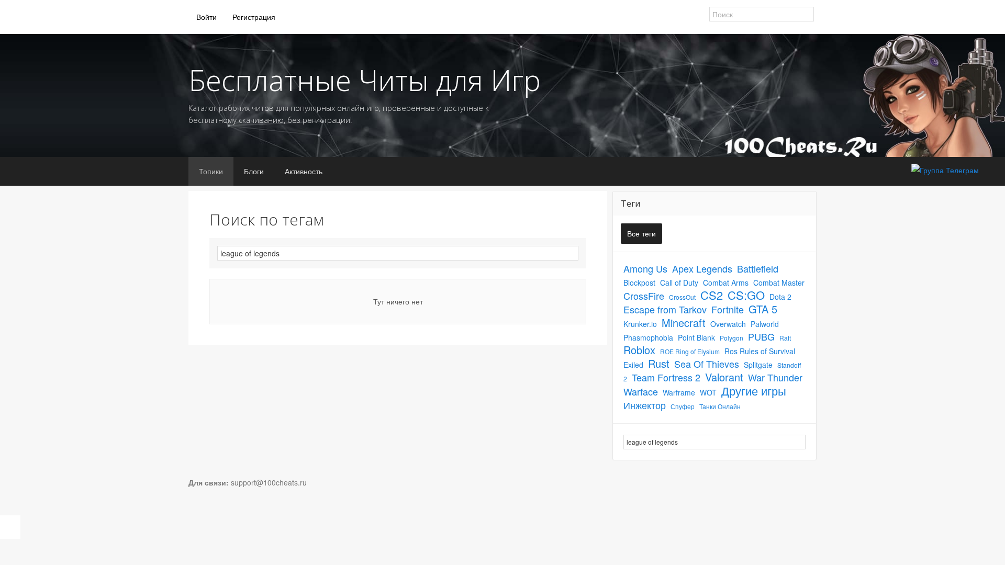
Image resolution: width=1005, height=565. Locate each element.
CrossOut (682, 296)
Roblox (639, 349)
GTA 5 (763, 309)
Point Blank (696, 337)
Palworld (765, 324)
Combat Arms (726, 282)
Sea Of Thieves (706, 363)
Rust (658, 363)
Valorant (724, 377)
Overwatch (728, 324)
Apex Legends (702, 268)
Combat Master (779, 282)
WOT (708, 392)
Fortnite (727, 309)
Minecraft (684, 322)
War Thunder (775, 377)
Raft (785, 337)
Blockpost (639, 282)
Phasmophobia (648, 337)
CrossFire (643, 295)
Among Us (645, 268)
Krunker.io (640, 324)
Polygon (731, 337)
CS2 (711, 295)
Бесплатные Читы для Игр (364, 79)
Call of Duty (679, 282)
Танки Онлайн (720, 406)
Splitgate (758, 364)
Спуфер (683, 406)
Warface (640, 391)
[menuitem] (206, 17)
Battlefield (757, 268)
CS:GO (746, 295)
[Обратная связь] (10, 527)
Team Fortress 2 (666, 377)
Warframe (679, 392)
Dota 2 (780, 296)
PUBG (761, 336)
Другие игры (753, 390)
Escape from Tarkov (665, 309)
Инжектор (644, 405)
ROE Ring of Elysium (690, 351)
